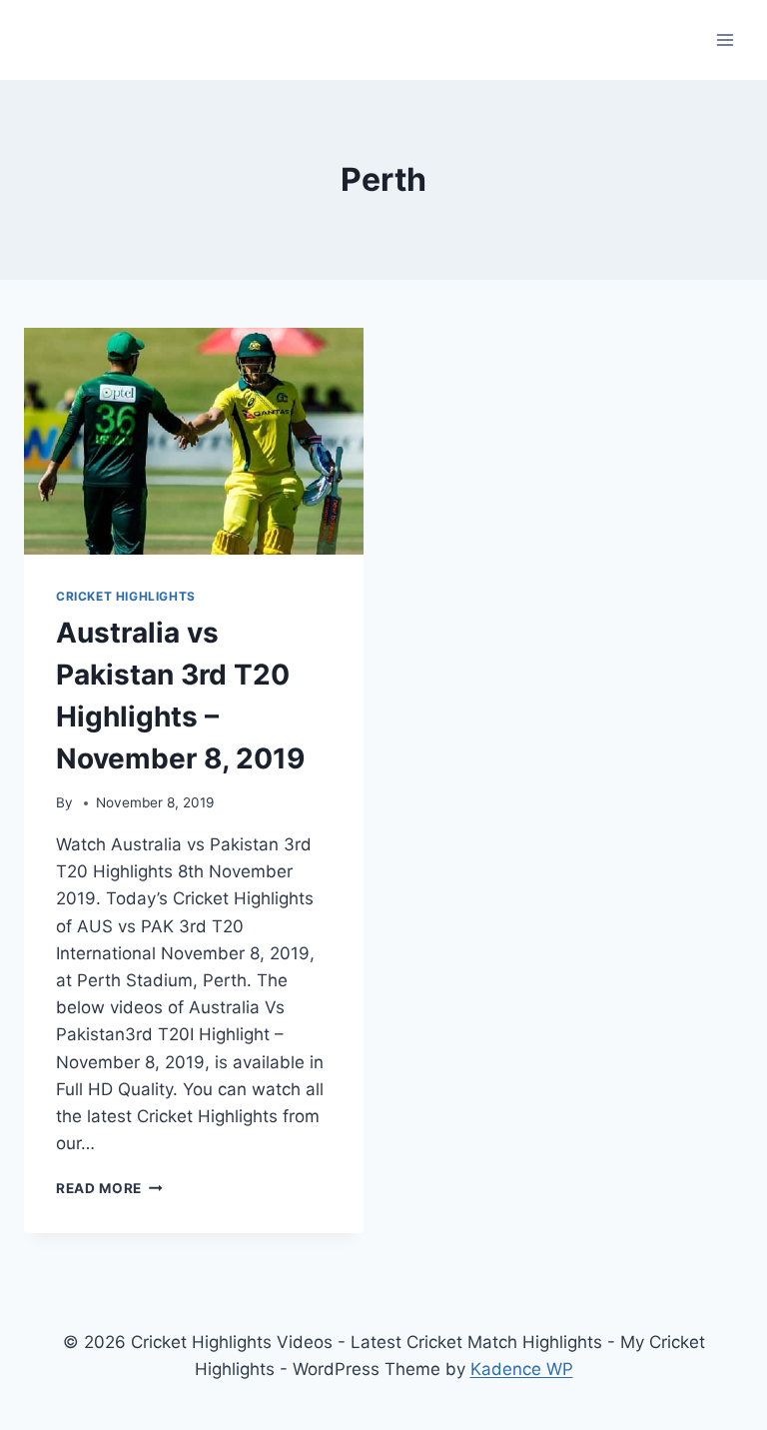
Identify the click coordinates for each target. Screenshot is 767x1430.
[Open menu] (724, 39)
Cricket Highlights (126, 596)
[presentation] (194, 441)
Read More (109, 1188)
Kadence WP (521, 1369)
